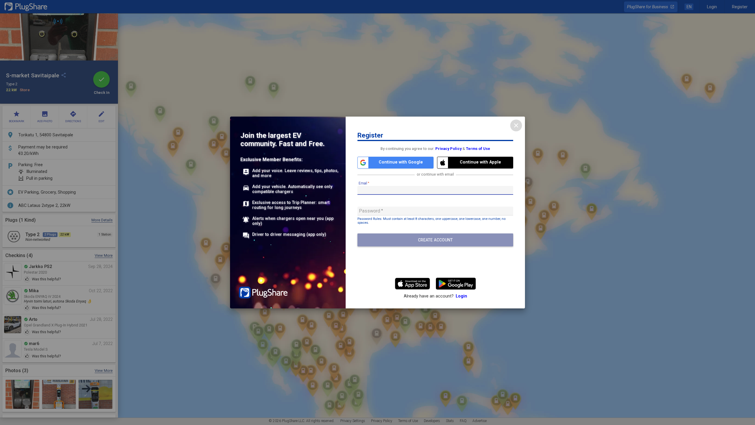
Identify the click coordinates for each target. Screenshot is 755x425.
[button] (395, 163)
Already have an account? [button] (435, 296)
